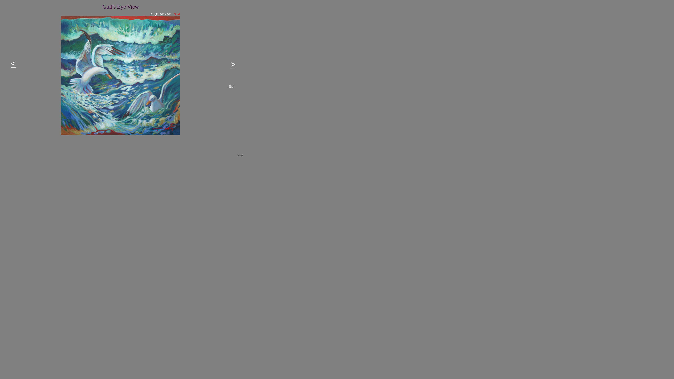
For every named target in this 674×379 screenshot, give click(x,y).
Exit (231, 86)
